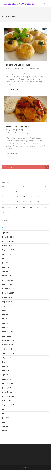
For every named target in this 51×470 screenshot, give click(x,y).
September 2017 (8, 302)
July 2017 (5, 310)
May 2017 (5, 319)
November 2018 (8, 241)
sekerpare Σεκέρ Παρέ (18, 64)
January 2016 (7, 388)
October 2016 (7, 349)
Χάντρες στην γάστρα (17, 126)
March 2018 (6, 276)
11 (24, 196)
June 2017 (5, 314)
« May (4, 220)
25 (24, 207)
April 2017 (5, 323)
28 (45, 207)
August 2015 (6, 409)
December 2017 (8, 289)
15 (3, 202)
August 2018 (6, 254)
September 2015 (8, 405)
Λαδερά (10, 133)
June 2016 (5, 366)
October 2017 (7, 297)
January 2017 (7, 336)
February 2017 (7, 332)
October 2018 (7, 246)
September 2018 (8, 250)
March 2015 (6, 431)
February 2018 (7, 280)
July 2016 (5, 362)
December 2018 (8, 237)
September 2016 (8, 353)
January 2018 (7, 284)
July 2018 (5, 258)
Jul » (9, 220)
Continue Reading (12, 89)
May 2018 (5, 267)
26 (31, 207)
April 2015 (5, 426)
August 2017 (6, 306)
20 (38, 202)
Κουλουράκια (36, 69)
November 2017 (8, 293)
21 (45, 202)
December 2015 (8, 392)
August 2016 (6, 357)
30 (9, 212)
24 (17, 207)
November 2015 (8, 396)
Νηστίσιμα (18, 133)
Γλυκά (29, 69)
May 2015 (5, 422)
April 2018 (5, 271)
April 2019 (5, 233)
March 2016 (6, 379)
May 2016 (5, 370)
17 (17, 202)
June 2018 (5, 263)
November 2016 (8, 345)
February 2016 (7, 383)
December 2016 (8, 340)
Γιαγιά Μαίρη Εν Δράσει (18, 4)
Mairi (9, 69)
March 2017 (6, 327)
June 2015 (5, 418)
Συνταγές (26, 133)
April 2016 (5, 375)
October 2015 (7, 401)
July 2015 (5, 413)
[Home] (3, 16)
